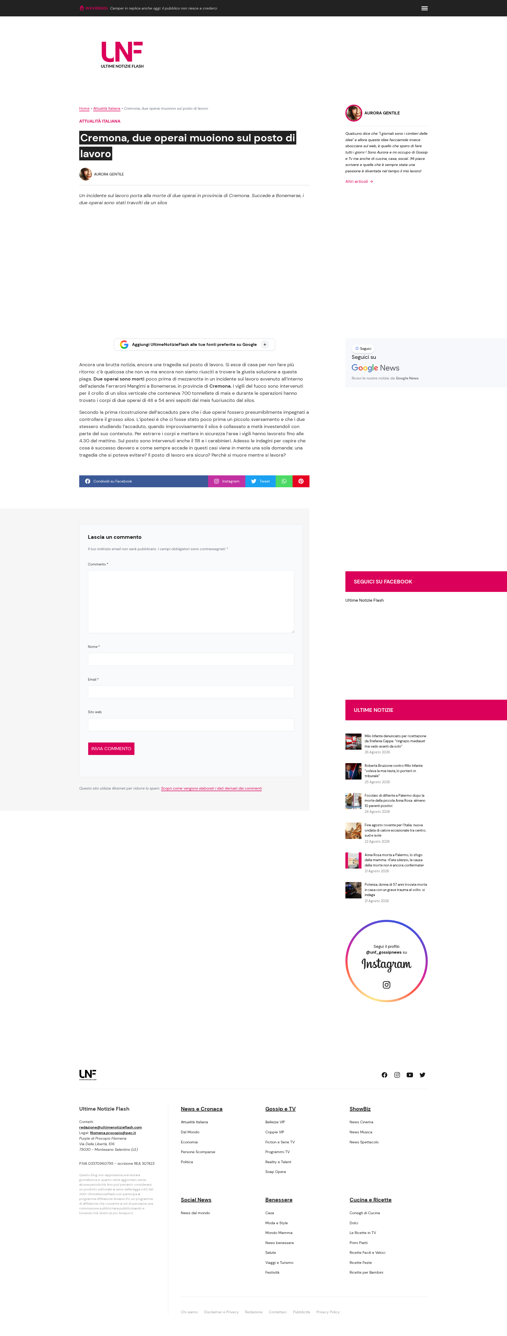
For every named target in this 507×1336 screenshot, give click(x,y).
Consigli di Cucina (365, 1212)
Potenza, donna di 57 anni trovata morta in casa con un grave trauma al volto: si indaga (396, 889)
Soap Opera (275, 1171)
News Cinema (361, 1122)
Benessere (279, 1199)
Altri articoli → (359, 181)
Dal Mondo (190, 1132)
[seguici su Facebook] (384, 1075)
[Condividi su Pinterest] (301, 481)
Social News (196, 1199)
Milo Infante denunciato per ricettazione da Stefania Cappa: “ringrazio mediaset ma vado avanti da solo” (395, 741)
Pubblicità (301, 1312)
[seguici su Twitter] (422, 1075)
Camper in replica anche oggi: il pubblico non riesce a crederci (163, 8)
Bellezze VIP (275, 1122)
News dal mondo (195, 1212)
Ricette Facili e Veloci (367, 1252)
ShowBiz (360, 1108)
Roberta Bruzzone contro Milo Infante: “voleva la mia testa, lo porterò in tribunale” (394, 770)
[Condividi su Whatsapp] (284, 481)
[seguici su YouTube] (410, 1075)
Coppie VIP (274, 1132)
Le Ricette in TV (363, 1232)
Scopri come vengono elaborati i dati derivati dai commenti (211, 788)
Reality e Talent (278, 1161)
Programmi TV (277, 1151)
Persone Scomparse (198, 1151)
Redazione (253, 1312)
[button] (424, 8)
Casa (269, 1212)
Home (84, 108)
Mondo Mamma (279, 1232)
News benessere (279, 1242)
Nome (94, 646)
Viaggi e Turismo (279, 1262)
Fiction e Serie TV (280, 1142)
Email (93, 679)
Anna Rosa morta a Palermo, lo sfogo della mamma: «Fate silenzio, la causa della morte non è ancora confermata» (394, 860)
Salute (270, 1252)
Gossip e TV (280, 1108)
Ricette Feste (361, 1262)
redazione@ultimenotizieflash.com (110, 1127)
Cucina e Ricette (371, 1199)
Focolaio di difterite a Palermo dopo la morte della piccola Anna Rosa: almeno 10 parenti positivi (395, 800)
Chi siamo (189, 1312)
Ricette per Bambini (366, 1272)
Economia (189, 1142)
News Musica (361, 1132)
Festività (272, 1272)
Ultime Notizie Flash (364, 600)
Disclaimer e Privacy (221, 1312)
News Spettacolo (364, 1142)
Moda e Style (276, 1223)
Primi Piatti (359, 1242)
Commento (98, 564)
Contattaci (278, 1312)
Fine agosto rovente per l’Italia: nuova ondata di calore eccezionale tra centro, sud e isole (395, 830)
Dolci (354, 1223)
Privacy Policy (328, 1312)
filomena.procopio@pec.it (113, 1132)
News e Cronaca (202, 1108)
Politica (187, 1161)
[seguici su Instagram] (397, 1075)
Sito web (95, 712)
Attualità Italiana (106, 108)
